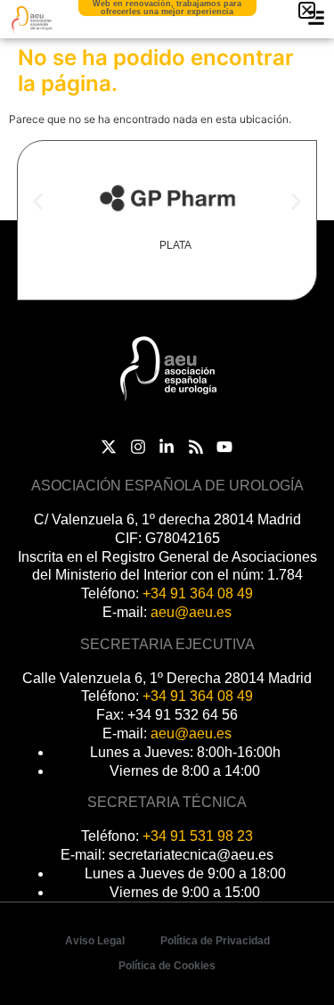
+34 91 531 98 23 (198, 836)
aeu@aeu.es (191, 612)
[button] (38, 201)
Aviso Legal (95, 941)
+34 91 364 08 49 (198, 593)
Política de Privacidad (215, 941)
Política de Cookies (167, 966)
